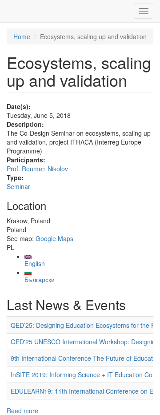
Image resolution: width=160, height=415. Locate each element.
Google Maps (54, 238)
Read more (22, 410)
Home (21, 36)
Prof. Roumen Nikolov (37, 168)
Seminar (18, 186)
